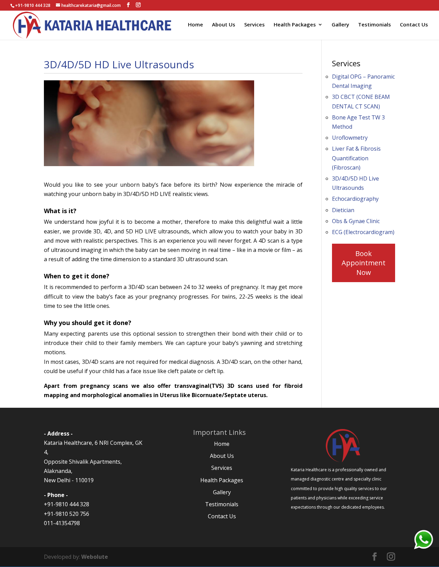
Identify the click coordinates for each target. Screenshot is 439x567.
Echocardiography (355, 198)
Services (254, 25)
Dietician (343, 210)
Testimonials (374, 25)
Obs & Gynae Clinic (356, 221)
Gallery (340, 25)
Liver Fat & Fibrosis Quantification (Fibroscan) (356, 158)
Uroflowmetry (350, 137)
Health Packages (295, 25)
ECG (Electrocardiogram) (363, 232)
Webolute (94, 556)
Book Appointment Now (363, 263)
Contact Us (414, 25)
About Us (223, 25)
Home (195, 25)
